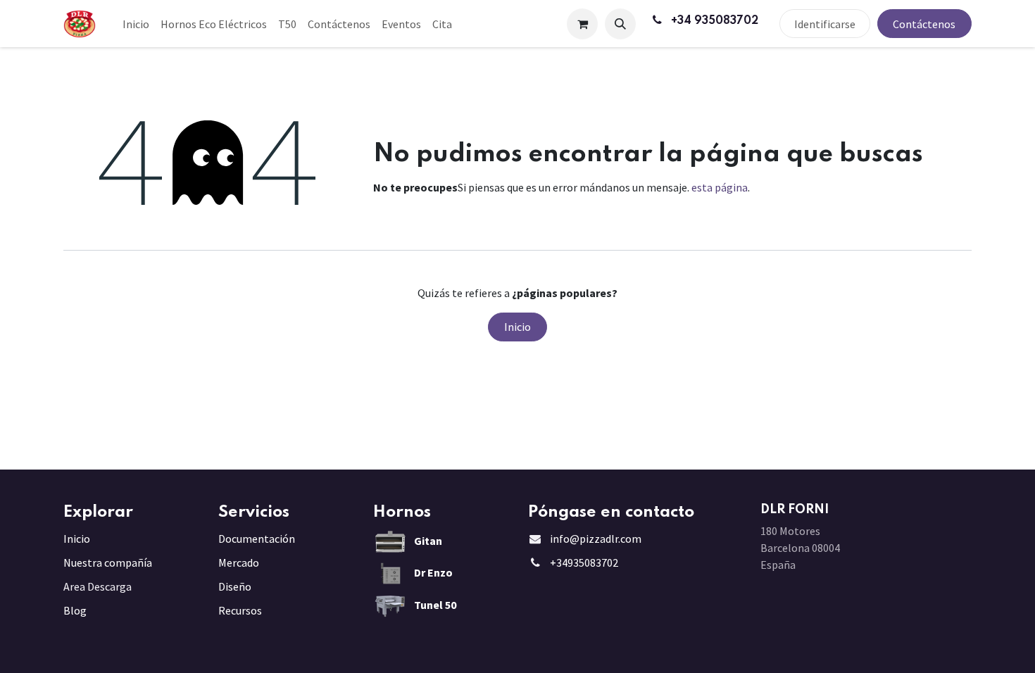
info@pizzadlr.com (595, 539)
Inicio (517, 327)
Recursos (240, 610)
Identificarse (824, 24)
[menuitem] (136, 24)
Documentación (256, 539)
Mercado (238, 562)
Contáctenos (924, 24)
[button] (620, 23)
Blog (75, 610)
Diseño (234, 586)
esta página (719, 187)
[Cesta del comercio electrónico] (582, 23)
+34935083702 (584, 562)
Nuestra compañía (107, 562)
